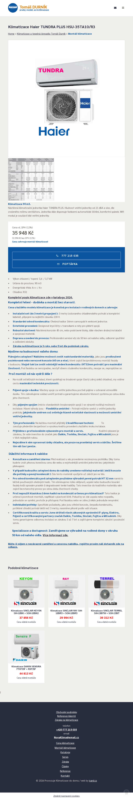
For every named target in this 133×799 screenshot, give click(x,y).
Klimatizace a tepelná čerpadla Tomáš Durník (41, 33)
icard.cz (93, 780)
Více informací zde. (55, 535)
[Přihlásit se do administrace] (126, 792)
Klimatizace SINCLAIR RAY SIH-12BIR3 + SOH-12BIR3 (66, 612)
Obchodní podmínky (66, 712)
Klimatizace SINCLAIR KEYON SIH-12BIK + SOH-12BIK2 (26, 612)
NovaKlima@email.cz (66, 737)
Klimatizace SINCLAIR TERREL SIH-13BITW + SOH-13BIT (106, 612)
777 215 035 (70, 255)
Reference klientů (66, 715)
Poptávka (69, 264)
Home (11, 33)
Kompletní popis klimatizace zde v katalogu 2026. (40, 297)
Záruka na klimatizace (66, 719)
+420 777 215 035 (66, 729)
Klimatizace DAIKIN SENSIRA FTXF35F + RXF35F (26, 667)
